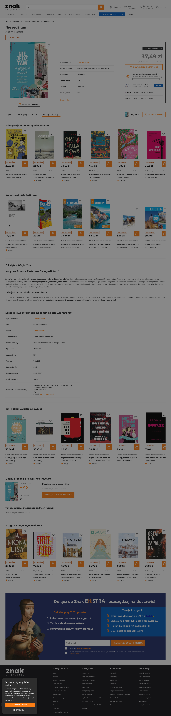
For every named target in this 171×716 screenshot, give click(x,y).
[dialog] (19, 696)
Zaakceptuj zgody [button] (19, 705)
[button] (20, 710)
